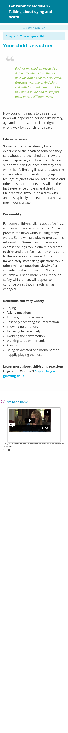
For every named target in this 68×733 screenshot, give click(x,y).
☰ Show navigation (34, 27)
